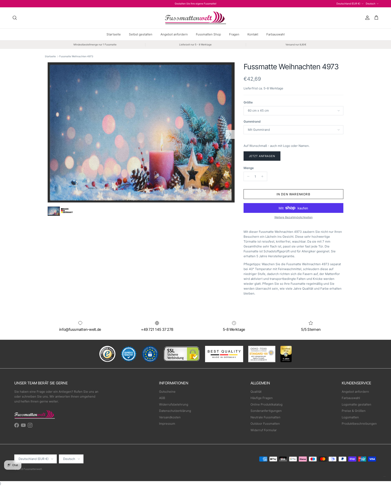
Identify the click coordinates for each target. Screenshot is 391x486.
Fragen (234, 34)
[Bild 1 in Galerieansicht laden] (141, 132)
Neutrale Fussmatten (265, 417)
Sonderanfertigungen (266, 411)
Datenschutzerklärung (175, 411)
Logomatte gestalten (356, 404)
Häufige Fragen (261, 398)
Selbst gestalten (140, 34)
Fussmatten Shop (208, 34)
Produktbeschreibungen (359, 424)
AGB (162, 398)
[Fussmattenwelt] (195, 17)
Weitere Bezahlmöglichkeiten (293, 217)
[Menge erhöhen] (263, 176)
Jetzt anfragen (262, 156)
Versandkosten (170, 417)
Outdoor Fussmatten (265, 424)
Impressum (167, 424)
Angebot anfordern (174, 34)
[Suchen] (14, 17)
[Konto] (366, 17)
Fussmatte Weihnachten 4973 (76, 56)
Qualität (255, 392)
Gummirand (252, 121)
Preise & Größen (354, 411)
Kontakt (252, 34)
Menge (249, 168)
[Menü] (384, 477)
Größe (248, 102)
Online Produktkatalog (266, 404)
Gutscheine (167, 392)
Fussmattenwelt (33, 469)
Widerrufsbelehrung (173, 404)
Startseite (114, 34)
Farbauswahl (275, 34)
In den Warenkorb (293, 194)
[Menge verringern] (247, 176)
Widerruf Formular (263, 430)
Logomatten (350, 417)
